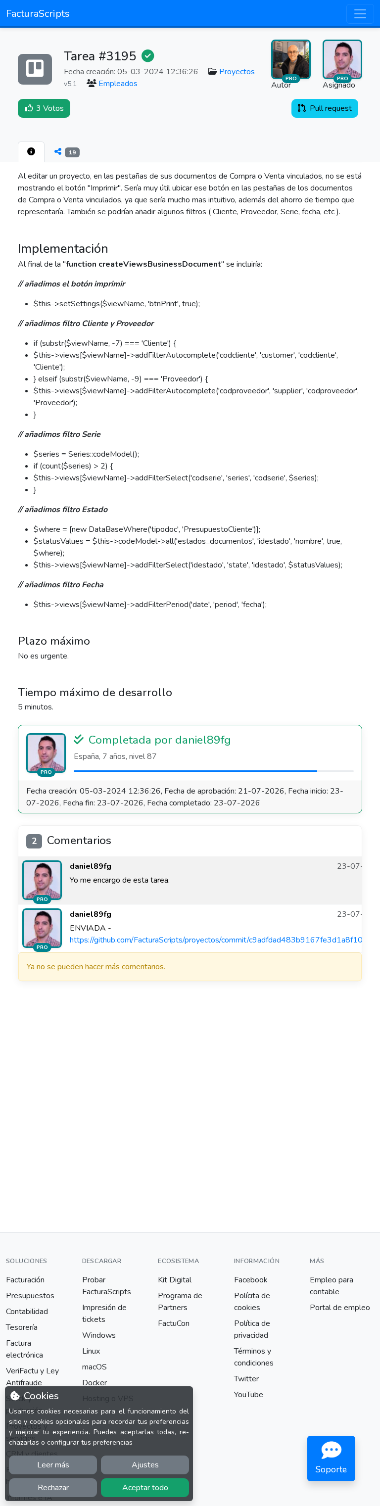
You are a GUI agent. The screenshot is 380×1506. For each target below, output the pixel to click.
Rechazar (53, 1487)
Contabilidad (27, 1311)
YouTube (248, 1394)
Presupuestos (30, 1295)
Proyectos (237, 71)
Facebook (251, 1279)
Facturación (25, 1279)
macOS (94, 1367)
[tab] (31, 151)
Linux (91, 1351)
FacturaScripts (38, 13)
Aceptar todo (145, 1487)
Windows (99, 1335)
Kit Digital (174, 1279)
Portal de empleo (340, 1307)
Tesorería (22, 1327)
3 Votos (49, 108)
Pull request (330, 108)
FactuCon (174, 1323)
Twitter (246, 1378)
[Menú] (360, 14)
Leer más (53, 1464)
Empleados (118, 83)
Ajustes (145, 1464)
